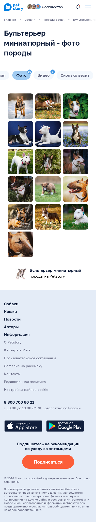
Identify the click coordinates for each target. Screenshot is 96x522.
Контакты (12, 374)
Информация (17, 334)
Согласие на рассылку (23, 366)
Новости (12, 319)
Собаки (11, 303)
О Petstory (12, 342)
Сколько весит (75, 75)
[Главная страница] (13, 10)
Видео (45, 74)
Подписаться (48, 462)
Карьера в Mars (17, 350)
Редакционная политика (25, 381)
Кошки (10, 311)
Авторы (11, 326)
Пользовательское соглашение (30, 358)
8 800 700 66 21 (19, 402)
